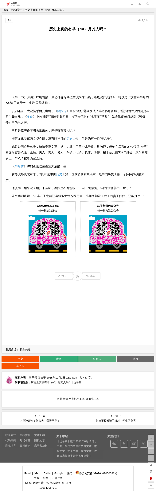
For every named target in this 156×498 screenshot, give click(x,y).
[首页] (151, 438)
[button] (139, 3)
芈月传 (19, 166)
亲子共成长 (41, 445)
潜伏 (30, 116)
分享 (92, 275)
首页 (6, 9)
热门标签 (25, 440)
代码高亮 (10, 440)
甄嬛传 (61, 111)
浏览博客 (10, 445)
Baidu (47, 473)
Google (58, 473)
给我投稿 (25, 435)
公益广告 (57, 478)
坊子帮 (33, 377)
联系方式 (10, 435)
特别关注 (16, 9)
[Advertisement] (77, 63)
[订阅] (124, 444)
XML (37, 473)
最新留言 (25, 445)
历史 (69, 138)
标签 (45, 478)
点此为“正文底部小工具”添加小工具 (78, 398)
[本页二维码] (151, 485)
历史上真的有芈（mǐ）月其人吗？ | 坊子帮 (56, 382)
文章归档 (39, 435)
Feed (27, 473)
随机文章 (39, 440)
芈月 (135, 358)
